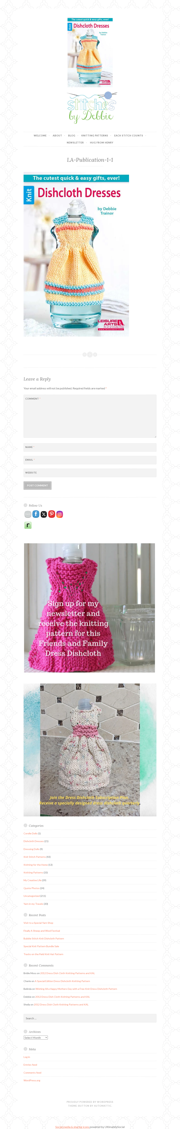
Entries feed (30, 1064)
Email (30, 459)
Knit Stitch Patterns (35, 856)
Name (29, 447)
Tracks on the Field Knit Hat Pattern (43, 954)
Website (31, 472)
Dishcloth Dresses (34, 841)
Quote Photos (32, 888)
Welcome (40, 135)
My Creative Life (32, 880)
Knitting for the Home (36, 864)
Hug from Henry (101, 142)
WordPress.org (32, 1080)
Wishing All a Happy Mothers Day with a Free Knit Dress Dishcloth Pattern (76, 988)
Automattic (102, 1105)
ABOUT (57, 135)
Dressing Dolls (31, 849)
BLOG (71, 135)
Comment (33, 398)
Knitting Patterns (94, 135)
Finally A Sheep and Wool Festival (42, 930)
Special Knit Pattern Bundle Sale (41, 946)
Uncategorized (32, 895)
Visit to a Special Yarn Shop (38, 922)
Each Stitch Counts (128, 135)
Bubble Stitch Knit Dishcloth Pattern (44, 938)
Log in (27, 1056)
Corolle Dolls (30, 833)
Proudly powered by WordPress (90, 1101)
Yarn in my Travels (33, 903)
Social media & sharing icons (72, 1126)
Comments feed (32, 1072)
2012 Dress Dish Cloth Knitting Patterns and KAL (67, 973)
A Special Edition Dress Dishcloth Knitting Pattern (62, 981)
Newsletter (75, 142)
